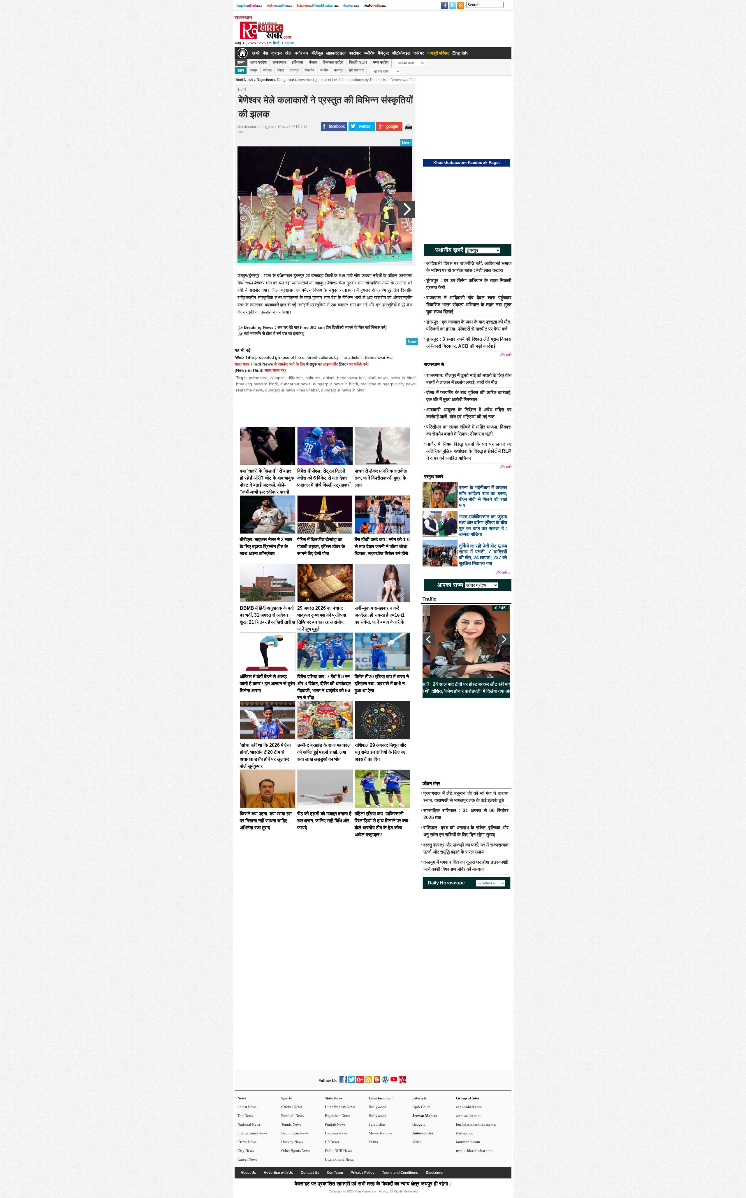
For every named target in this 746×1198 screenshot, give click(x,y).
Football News (292, 1115)
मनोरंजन (301, 52)
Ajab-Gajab (421, 1107)
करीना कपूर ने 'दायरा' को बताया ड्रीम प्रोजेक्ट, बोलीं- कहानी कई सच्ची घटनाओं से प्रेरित (466, 688)
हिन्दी (276, 43)
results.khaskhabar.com (474, 1150)
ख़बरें (256, 52)
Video (417, 1142)
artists (328, 377)
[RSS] (368, 1082)
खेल (288, 52)
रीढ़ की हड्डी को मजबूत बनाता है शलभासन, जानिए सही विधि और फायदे (324, 820)
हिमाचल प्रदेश (333, 62)
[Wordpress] (385, 1082)
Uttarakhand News (339, 1159)
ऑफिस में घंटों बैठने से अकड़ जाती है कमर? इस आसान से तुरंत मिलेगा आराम (267, 683)
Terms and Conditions (400, 1173)
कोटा (280, 70)
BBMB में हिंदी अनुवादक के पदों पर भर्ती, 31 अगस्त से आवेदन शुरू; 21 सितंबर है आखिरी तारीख (267, 615)
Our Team (335, 1173)
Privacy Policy (362, 1173)
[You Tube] (393, 1082)
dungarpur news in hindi (335, 384)
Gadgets (418, 1124)
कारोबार (355, 52)
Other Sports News (295, 1150)
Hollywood (377, 1115)
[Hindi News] (265, 38)
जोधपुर (267, 70)
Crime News (246, 1142)
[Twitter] (351, 1082)
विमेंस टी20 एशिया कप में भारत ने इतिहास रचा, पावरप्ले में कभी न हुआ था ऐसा (382, 683)
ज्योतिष (369, 52)
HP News (332, 1142)
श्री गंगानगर (356, 70)
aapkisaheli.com (469, 1107)
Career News (247, 1159)
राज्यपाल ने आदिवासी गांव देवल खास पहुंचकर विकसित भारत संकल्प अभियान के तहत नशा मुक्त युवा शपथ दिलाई (468, 304)
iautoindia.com (468, 1142)
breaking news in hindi (257, 384)
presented (258, 377)
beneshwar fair (351, 377)
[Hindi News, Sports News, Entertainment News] (243, 53)
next (504, 639)
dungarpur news (295, 384)
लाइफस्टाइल (336, 52)
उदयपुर (294, 70)
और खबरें (505, 355)
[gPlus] (360, 1082)
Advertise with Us (278, 1173)
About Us (248, 1173)
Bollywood (377, 1107)
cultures (313, 377)
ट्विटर (343, 364)
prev (429, 639)
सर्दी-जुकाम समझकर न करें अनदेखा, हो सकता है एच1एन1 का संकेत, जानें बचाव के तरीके (379, 615)
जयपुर (253, 70)
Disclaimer (435, 1173)
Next (406, 142)
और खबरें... (503, 573)
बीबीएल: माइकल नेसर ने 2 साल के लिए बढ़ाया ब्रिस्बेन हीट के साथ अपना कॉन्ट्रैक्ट (266, 546)
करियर (419, 52)
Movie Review (380, 1133)
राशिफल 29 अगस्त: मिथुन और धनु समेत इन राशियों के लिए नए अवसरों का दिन (380, 752)
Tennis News (291, 1124)
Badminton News (294, 1133)
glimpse (277, 377)
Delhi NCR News (338, 1150)
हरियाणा (297, 62)
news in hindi (403, 377)
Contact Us (310, 1173)
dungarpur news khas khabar (292, 390)
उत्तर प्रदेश (258, 62)
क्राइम (276, 52)
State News (333, 1098)
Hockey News (292, 1142)
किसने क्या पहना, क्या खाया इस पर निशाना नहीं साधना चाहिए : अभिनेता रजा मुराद (266, 820)
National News (249, 1124)
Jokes (373, 1142)
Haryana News (336, 1133)
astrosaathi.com (468, 1115)
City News (245, 1150)
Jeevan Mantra (424, 1115)
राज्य (240, 62)
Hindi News (244, 80)
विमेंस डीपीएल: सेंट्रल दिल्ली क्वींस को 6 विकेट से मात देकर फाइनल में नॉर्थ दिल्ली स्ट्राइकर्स (324, 477)
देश (265, 52)
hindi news (377, 377)
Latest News (246, 1107)
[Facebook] (343, 1082)
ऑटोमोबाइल (401, 52)
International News (252, 1133)
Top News (245, 1115)
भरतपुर (338, 70)
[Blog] (377, 1082)
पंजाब (313, 62)
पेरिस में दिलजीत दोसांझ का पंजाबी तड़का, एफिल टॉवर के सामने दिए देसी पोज (321, 546)
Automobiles (422, 1133)
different (295, 377)
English (288, 43)
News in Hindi (249, 370)
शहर (240, 70)
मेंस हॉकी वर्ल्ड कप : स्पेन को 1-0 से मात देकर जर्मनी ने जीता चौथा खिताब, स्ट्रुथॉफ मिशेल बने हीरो (382, 546)
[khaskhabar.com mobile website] (402, 1082)
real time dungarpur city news (388, 384)
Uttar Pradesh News (340, 1107)
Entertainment (381, 1098)
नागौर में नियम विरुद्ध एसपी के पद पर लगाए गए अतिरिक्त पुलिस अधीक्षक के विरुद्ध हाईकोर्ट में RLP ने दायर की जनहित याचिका (468, 451)
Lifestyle (419, 1098)
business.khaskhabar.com (476, 1124)
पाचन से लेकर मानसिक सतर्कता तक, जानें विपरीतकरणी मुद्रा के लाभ (381, 477)
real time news (249, 390)
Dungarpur (285, 80)
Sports (286, 1098)
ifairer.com (464, 1133)
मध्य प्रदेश (380, 62)
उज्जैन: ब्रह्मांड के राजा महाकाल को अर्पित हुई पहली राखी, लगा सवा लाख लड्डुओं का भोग (324, 752)
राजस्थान (279, 62)
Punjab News (335, 1124)
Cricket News (291, 1107)
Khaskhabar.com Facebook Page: (466, 162)
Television (377, 1124)
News (241, 1098)
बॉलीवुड (317, 52)
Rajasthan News (337, 1115)
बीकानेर (309, 70)
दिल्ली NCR (358, 62)
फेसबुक (311, 364)
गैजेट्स (383, 52)
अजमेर (324, 70)
